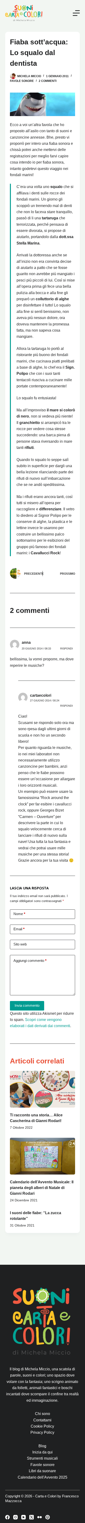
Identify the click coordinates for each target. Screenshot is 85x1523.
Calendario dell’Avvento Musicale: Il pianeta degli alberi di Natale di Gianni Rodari (41, 1187)
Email (19, 929)
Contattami (42, 1420)
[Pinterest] (47, 1517)
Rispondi (66, 648)
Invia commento (27, 1005)
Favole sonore (42, 1465)
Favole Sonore (22, 81)
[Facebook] (7, 1517)
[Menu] (76, 13)
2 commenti (47, 81)
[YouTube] (23, 1517)
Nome (19, 914)
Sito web (20, 944)
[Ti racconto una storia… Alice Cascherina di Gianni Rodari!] (42, 1089)
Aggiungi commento (30, 961)
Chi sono (42, 1414)
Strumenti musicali (42, 1458)
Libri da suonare (42, 1471)
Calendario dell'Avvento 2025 (42, 1477)
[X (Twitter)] (31, 1517)
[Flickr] (39, 1517)
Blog (42, 1446)
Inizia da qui (42, 1452)
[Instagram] (15, 1517)
